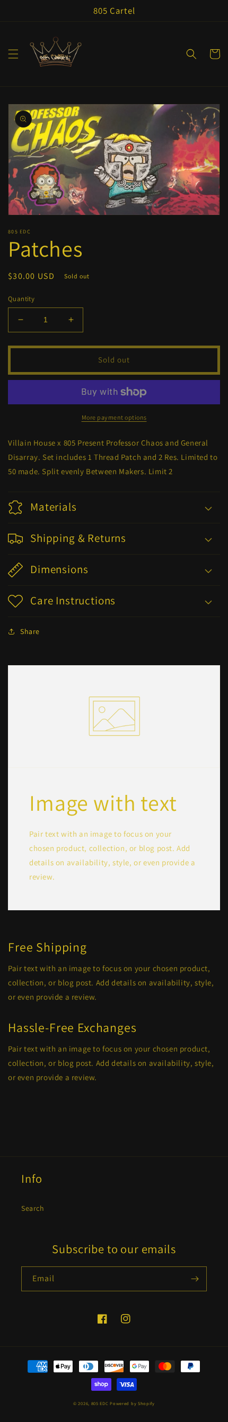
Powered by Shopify (132, 1403)
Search (33, 1208)
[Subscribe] (194, 1278)
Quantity (21, 298)
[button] (13, 54)
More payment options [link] (114, 417)
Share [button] (30, 631)
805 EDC (100, 1403)
